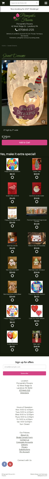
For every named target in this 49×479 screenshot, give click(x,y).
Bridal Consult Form (24, 437)
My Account (25, 452)
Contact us (24, 440)
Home (4, 46)
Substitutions (24, 449)
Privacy (25, 447)
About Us (24, 435)
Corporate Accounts (24, 442)
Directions (24, 393)
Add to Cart (24, 142)
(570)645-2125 (26, 29)
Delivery (24, 445)
